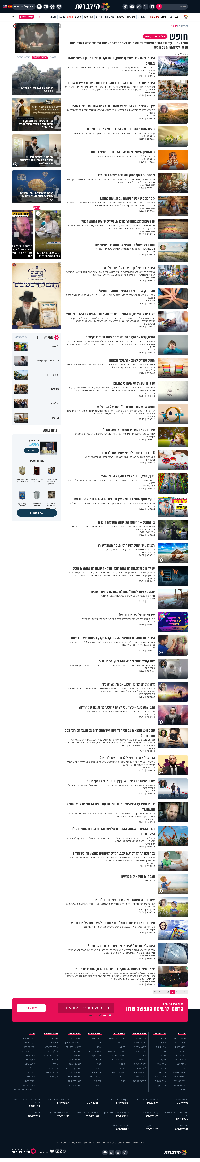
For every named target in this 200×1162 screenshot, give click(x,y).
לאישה (55, 1038)
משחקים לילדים (118, 1059)
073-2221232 (63, 1103)
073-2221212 (152, 1103)
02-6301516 (182, 1119)
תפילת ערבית (29, 1046)
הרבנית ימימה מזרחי (49, 1055)
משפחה (162, 1059)
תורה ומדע (161, 1063)
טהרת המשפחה (51, 1046)
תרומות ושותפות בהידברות (147, 1099)
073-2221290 (63, 1116)
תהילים (32, 1068)
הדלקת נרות (53, 1051)
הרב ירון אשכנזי (75, 1063)
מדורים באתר (159, 1033)
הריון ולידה (53, 1068)
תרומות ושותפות (179, 1072)
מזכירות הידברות (181, 1099)
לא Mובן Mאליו (140, 1042)
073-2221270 (34, 1116)
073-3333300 (151, 1116)
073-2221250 (152, 1129)
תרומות (70, 16)
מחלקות (78, 16)
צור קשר (62, 16)
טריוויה (122, 1068)
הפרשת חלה (52, 1076)
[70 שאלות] (46, 7)
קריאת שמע (30, 1063)
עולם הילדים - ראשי (117, 1038)
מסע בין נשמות (140, 1063)
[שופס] (52, 7)
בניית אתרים (44, 1152)
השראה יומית (141, 1076)
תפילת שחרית (29, 1038)
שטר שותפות (154, 16)
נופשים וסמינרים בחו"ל (119, 1125)
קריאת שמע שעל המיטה (24, 1089)
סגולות (98, 1059)
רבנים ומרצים (75, 1033)
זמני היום (99, 16)
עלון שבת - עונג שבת (120, 1099)
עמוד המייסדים (180, 1080)
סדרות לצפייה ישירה (117, 1055)
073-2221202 (122, 1129)
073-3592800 (92, 1103)
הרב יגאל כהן (75, 1055)
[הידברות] (92, 6)
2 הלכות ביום (180, 1055)
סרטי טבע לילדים (118, 1072)
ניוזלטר (183, 1051)
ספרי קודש (97, 1080)
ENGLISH (52, 16)
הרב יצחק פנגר (75, 1051)
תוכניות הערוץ (139, 1033)
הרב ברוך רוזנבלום (73, 1068)
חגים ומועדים (160, 1080)
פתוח (144, 1055)
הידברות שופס (180, 1076)
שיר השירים (30, 1076)
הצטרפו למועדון (25, 17)
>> (155, 991)
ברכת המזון (30, 1055)
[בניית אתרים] (57, 1152)
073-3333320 (33, 1106)
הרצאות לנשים (52, 1072)
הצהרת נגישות (179, 1085)
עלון (91, 16)
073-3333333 (181, 1129)
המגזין (163, 1042)
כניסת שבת (181, 1063)
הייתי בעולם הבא (139, 1080)
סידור (32, 1033)
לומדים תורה (96, 1038)
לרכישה (31, 450)
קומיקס (122, 1063)
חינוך (99, 1063)
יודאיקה (98, 1085)
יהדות (163, 1038)
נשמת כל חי (30, 1080)
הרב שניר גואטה (74, 1059)
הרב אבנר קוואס (74, 1080)
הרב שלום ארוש (74, 1076)
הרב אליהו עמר (75, 1085)
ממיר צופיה (183, 1125)
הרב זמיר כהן (142, 16)
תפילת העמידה (28, 1051)
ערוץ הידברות (180, 1042)
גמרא (99, 1046)
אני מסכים (98, 1015)
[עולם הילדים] (59, 7)
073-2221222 (182, 1103)
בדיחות (122, 1046)
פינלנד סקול (96, 1055)
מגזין (170, 16)
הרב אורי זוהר (75, 1072)
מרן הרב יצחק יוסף (73, 1046)
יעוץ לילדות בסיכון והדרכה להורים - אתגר (26, 1101)
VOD (176, 16)
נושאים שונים (94, 1033)
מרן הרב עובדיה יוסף (73, 1042)
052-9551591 (122, 1116)
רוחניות (163, 1055)
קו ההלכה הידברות (150, 1112)
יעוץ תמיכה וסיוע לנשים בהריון (116, 1112)
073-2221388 (122, 1103)
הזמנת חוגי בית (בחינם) (59, 1112)
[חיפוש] (159, 7)
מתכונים (54, 1042)
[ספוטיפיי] (39, 7)
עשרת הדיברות (95, 1051)
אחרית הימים (96, 1072)
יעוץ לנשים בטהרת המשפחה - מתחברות (175, 1114)
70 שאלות (120, 16)
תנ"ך (99, 1042)
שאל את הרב (109, 16)
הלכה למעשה (140, 1051)
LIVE (42, 16)
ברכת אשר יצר (29, 1085)
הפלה (55, 1063)
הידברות (182, 1033)
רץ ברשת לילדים (118, 1042)
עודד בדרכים (141, 1038)
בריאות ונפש (96, 1068)
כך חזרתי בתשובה (139, 1072)
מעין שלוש (30, 1059)
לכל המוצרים (36, 513)
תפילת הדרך (29, 1072)
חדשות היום (161, 1046)
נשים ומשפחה (51, 1033)
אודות (183, 1089)
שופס (86, 16)
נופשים (183, 1068)
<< (185, 991)
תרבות (163, 1068)
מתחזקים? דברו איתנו (23, 7)
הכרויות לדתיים (95, 1076)
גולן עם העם (141, 1059)
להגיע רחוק (141, 1068)
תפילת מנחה (29, 1042)
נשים (164, 1051)
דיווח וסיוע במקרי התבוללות (88, 1112)
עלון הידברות (180, 1046)
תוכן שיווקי (162, 1085)
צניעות (55, 1059)
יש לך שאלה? (21, 337)
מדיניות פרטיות (179, 1038)
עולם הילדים (131, 16)
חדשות (163, 16)
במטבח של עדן (140, 1046)
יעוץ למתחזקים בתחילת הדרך (57, 1099)
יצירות (122, 1076)
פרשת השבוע (160, 1076)
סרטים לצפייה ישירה (116, 1051)
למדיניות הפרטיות (95, 1015)
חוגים (123, 1080)
